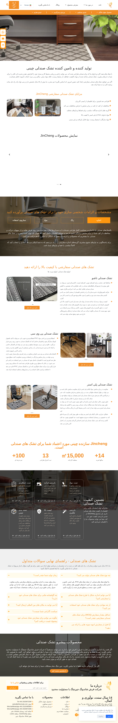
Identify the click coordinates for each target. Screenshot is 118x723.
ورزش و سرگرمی (59, 12)
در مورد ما (89, 5)
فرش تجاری (37, 12)
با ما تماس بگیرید (44, 5)
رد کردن (101, 716)
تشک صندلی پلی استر (99, 384)
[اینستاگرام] (76, 714)
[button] (60, 184)
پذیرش (109, 716)
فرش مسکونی (81, 12)
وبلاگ (57, 5)
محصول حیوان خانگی (105, 12)
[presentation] (9, 154)
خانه (100, 5)
